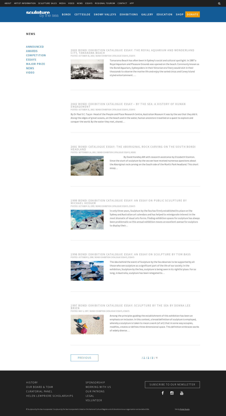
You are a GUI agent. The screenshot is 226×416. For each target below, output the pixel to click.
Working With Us (98, 387)
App (132, 3)
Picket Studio (185, 409)
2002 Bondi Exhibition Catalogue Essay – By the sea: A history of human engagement (128, 105)
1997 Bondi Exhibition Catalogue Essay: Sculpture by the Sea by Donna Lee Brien (131, 307)
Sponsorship (95, 382)
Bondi (66, 14)
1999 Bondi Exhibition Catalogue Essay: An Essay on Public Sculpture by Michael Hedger (129, 202)
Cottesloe (82, 14)
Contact (122, 3)
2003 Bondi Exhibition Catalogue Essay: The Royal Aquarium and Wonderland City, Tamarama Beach (132, 51)
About (8, 3)
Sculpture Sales (47, 3)
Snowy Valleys (105, 14)
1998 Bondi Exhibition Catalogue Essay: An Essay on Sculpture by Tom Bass (131, 254)
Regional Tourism (105, 3)
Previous (84, 357)
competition (36, 55)
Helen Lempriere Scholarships (49, 396)
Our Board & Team (39, 387)
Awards (32, 51)
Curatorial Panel (39, 391)
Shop (180, 14)
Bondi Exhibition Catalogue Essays (112, 56)
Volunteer (94, 400)
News (80, 3)
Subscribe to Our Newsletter (172, 384)
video (71, 3)
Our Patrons (95, 391)
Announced (35, 46)
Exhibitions (129, 14)
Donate (192, 14)
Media (62, 3)
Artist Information (25, 3)
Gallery (147, 14)
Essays (89, 3)
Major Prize (35, 64)
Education (165, 14)
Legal (90, 396)
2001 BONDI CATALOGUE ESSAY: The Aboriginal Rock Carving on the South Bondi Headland (133, 148)
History (32, 382)
